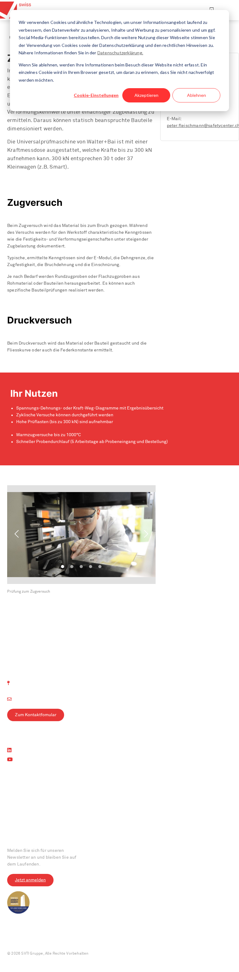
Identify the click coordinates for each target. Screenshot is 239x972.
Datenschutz (46, 939)
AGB (68, 939)
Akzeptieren (146, 95)
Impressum (17, 939)
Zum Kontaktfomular (35, 715)
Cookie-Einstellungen (96, 95)
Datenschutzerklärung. (120, 52)
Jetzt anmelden (30, 880)
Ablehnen (196, 95)
